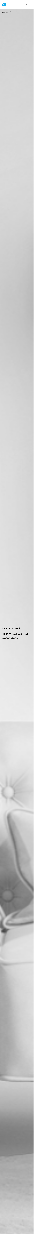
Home (3, 11)
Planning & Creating (12, 11)
